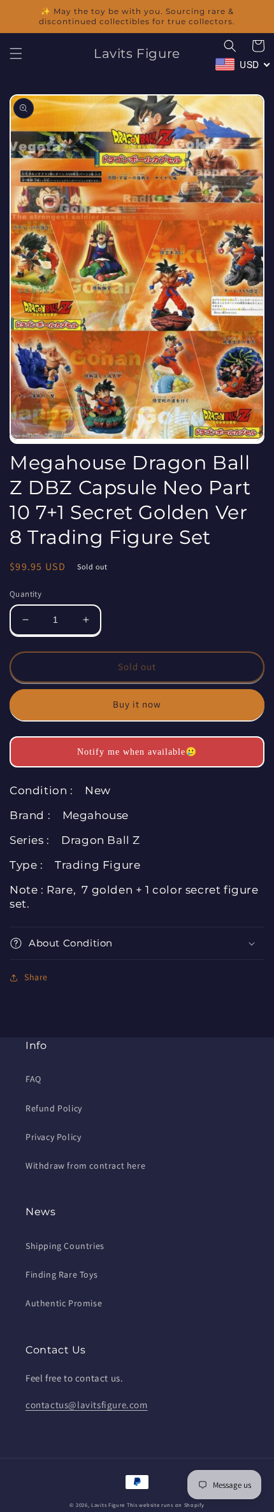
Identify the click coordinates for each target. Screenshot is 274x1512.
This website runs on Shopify (166, 1504)
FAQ (33, 1079)
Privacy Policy (53, 1137)
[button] (16, 53)
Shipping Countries (65, 1246)
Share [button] (36, 977)
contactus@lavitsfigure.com (86, 1405)
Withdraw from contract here (85, 1165)
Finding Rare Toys (61, 1274)
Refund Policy (53, 1108)
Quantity (25, 593)
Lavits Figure (108, 1504)
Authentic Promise (63, 1303)
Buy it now (137, 704)
